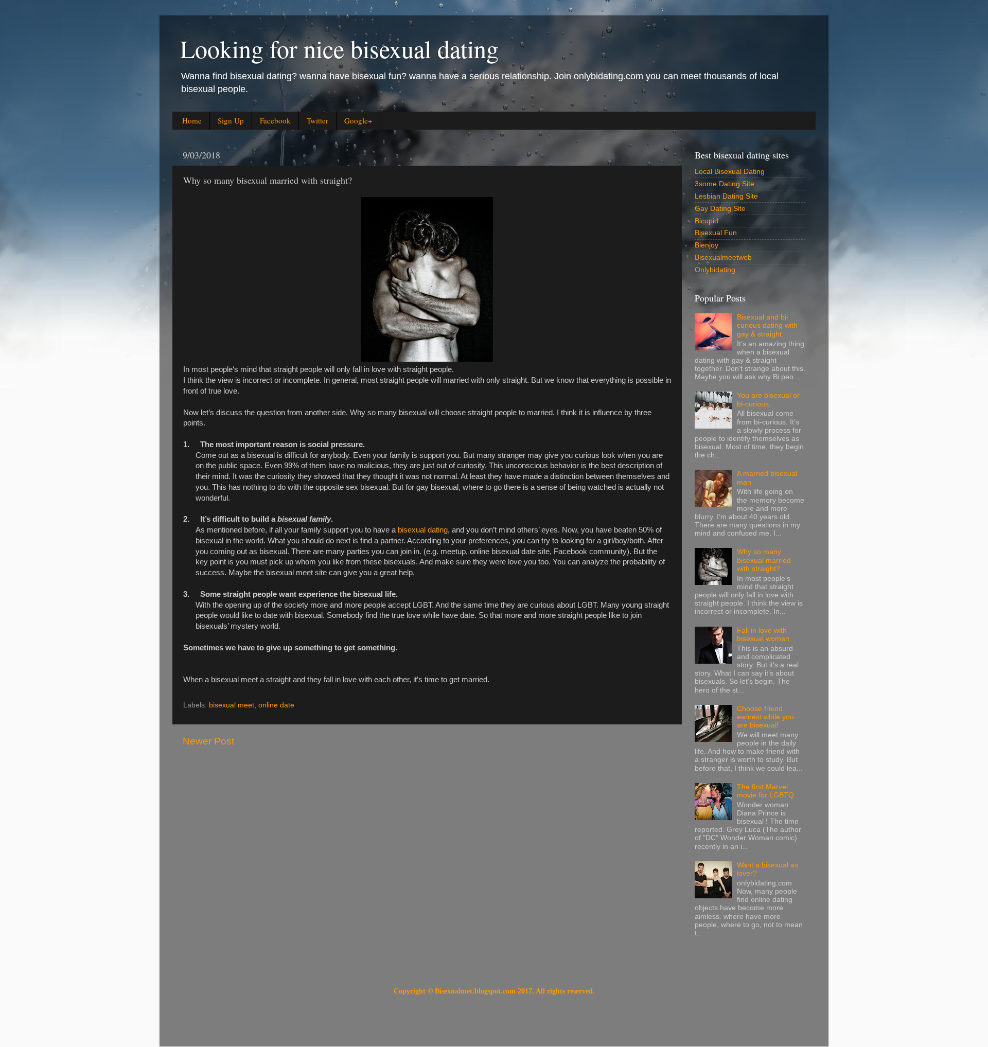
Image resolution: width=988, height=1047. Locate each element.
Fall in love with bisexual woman (763, 635)
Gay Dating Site (720, 208)
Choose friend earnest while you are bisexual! (765, 717)
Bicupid (706, 221)
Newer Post (208, 741)
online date (276, 705)
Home (192, 120)
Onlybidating (715, 270)
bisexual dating (423, 530)
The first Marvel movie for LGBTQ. (766, 791)
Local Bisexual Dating (730, 171)
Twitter (317, 120)
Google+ (358, 120)
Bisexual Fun (716, 233)
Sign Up (231, 120)
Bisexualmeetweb (723, 257)
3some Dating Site (724, 184)
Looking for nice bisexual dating (339, 48)
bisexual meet (231, 705)
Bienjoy (706, 245)
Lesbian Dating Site (726, 196)
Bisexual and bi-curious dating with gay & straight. (767, 325)
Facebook (275, 120)
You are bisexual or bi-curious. (768, 399)
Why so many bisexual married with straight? (764, 560)
